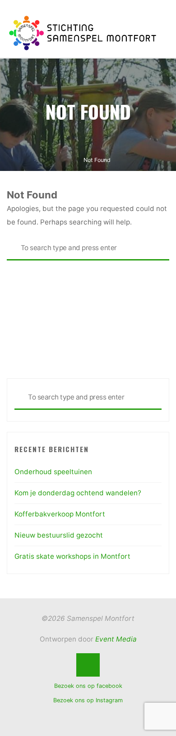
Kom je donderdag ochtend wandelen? (77, 493)
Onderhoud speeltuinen (53, 471)
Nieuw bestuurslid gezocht (58, 535)
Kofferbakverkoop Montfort (59, 514)
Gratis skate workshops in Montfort (72, 556)
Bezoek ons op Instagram (88, 700)
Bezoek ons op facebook (88, 685)
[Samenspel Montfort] (82, 32)
